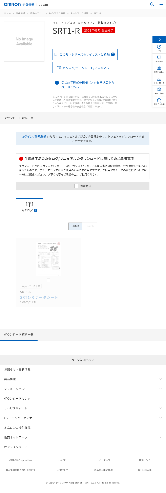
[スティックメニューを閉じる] (159, 39)
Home (7, 13)
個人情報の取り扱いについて (21, 469)
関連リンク (145, 460)
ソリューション (14, 389)
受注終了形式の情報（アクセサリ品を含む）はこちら (87, 84)
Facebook (146, 469)
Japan (43, 4)
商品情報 (20, 13)
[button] (36, 210)
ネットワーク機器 (79, 13)
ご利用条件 (62, 469)
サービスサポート (16, 408)
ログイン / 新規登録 (33, 136)
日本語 (75, 226)
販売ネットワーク (16, 437)
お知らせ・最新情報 (17, 369)
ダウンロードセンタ (17, 398)
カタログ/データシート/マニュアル (86, 68)
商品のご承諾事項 (103, 469)
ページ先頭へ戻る (83, 360)
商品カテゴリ (37, 13)
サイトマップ (103, 460)
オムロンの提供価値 (17, 427)
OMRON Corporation (20, 460)
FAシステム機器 (57, 13)
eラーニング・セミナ (18, 418)
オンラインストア (16, 447)
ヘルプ (62, 460)
